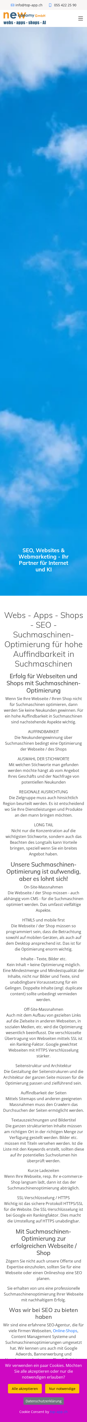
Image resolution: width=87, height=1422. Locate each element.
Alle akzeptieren (25, 1388)
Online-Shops (65, 1330)
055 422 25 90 (65, 5)
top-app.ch (59, 1411)
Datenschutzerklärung (44, 1401)
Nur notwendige (62, 1388)
